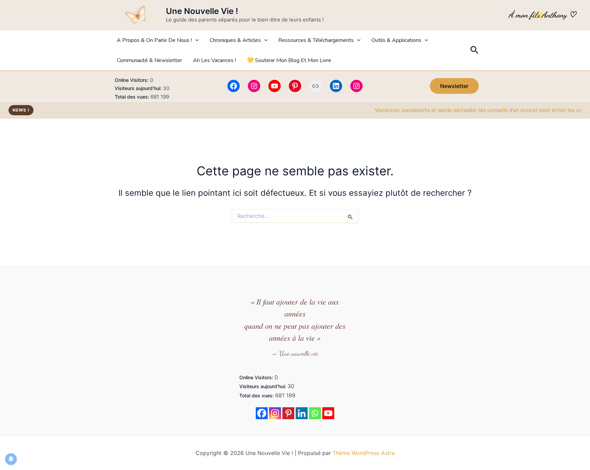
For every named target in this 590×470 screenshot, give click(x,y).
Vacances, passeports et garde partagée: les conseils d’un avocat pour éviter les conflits (476, 110)
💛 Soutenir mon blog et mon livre (289, 60)
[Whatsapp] (315, 413)
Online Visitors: (132, 80)
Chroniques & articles (235, 40)
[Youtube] (328, 413)
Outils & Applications (396, 40)
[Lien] (315, 86)
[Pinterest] (295, 86)
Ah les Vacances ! (214, 60)
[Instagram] (254, 86)
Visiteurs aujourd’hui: (139, 88)
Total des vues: (133, 97)
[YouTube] (274, 86)
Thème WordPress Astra (364, 453)
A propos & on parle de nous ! (154, 40)
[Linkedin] (302, 413)
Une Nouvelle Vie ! (202, 11)
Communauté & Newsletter (149, 60)
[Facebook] (233, 86)
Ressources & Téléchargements (316, 40)
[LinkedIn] (336, 86)
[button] (195, 40)
